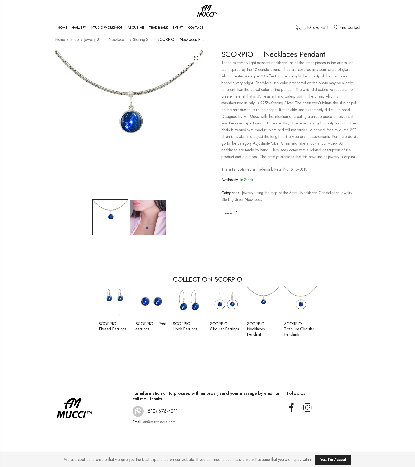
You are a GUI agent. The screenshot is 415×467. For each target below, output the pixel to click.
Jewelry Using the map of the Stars (93, 39)
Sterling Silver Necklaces (142, 39)
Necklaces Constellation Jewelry (118, 39)
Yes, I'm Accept (333, 459)
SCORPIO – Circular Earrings (224, 326)
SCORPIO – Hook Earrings (185, 326)
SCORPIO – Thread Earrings (112, 326)
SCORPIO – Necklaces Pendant (258, 329)
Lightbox (196, 58)
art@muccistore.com (159, 422)
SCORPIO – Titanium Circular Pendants (299, 329)
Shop (74, 39)
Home (60, 39)
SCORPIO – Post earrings (150, 326)
